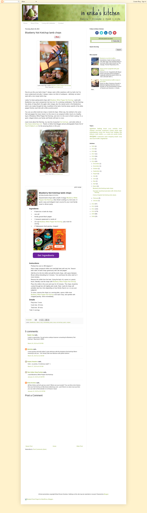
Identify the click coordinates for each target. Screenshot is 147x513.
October (95, 168)
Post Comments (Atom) (39, 449)
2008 (93, 216)
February (96, 198)
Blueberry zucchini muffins (107, 58)
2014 (93, 161)
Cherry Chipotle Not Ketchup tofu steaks (104, 195)
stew (91, 138)
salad (106, 136)
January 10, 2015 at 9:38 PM (36, 377)
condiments (105, 130)
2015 (93, 159)
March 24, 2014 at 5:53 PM (35, 343)
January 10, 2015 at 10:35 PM (36, 391)
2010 (93, 211)
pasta (109, 134)
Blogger (106, 494)
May (94, 181)
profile (120, 134)
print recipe (77, 187)
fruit (112, 132)
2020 (93, 146)
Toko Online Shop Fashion (35, 372)
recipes (68, 322)
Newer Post (29, 446)
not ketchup (59, 322)
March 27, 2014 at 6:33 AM (35, 366)
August (95, 173)
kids (121, 132)
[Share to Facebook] (46, 320)
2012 (93, 206)
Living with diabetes (48, 23)
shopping (111, 136)
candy (109, 128)
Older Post (80, 446)
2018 (93, 151)
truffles (98, 138)
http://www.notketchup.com (33, 124)
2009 (93, 214)
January (95, 200)
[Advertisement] (106, 108)
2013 (93, 204)
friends (108, 132)
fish (104, 132)
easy (41, 322)
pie (112, 134)
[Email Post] (35, 319)
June (94, 178)
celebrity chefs (117, 128)
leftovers (92, 134)
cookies (111, 130)
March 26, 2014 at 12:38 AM (36, 356)
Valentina (30, 349)
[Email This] (40, 320)
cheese (92, 130)
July (94, 176)
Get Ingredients (46, 255)
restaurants (100, 136)
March (95, 186)
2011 (93, 209)
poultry (116, 134)
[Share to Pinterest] (48, 320)
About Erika (35, 23)
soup (120, 136)
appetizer (93, 128)
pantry (105, 134)
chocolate (98, 130)
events (100, 132)
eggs (120, 130)
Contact (61, 23)
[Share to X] (44, 320)
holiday (116, 132)
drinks (116, 130)
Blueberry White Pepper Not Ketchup (61, 85)
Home (25, 23)
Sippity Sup (30, 335)
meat (54, 322)
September (96, 171)
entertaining (46, 322)
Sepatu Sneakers (32, 361)
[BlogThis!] (42, 320)
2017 (93, 154)
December (96, 163)
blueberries (33, 322)
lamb (51, 322)
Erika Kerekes (31, 383)
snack (116, 136)
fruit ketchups (64, 122)
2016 (93, 156)
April (94, 184)
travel (94, 138)
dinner (38, 322)
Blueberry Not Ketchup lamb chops (103, 188)
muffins (101, 134)
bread (105, 128)
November (96, 166)
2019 (93, 149)
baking (99, 128)
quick (64, 322)
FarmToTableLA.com (58, 87)
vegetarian (104, 138)
